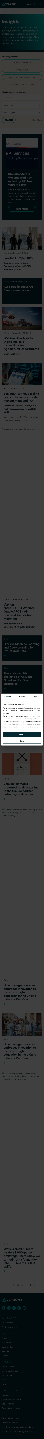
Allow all (22, 735)
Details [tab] (22, 696)
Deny (22, 741)
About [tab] (36, 696)
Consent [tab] (8, 696)
